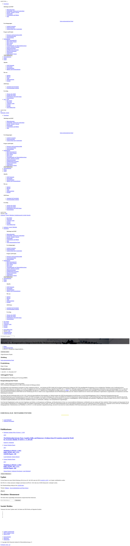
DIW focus (9, 44)
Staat (8, 16)
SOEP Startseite (10, 65)
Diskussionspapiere (11, 48)
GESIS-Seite (21, 485)
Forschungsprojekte (11, 36)
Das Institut (9, 100)
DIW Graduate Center (9, 533)
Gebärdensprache (8, 332)
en (1, 111)
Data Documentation (11, 51)
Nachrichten (9, 66)
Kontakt (8, 80)
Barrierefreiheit (7, 536)
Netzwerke (9, 102)
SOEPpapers (10, 52)
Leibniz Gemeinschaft (9, 531)
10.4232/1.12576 (44, 480)
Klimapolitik (10, 13)
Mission (8, 76)
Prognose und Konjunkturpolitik (14, 35)
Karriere (9, 104)
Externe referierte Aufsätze (13, 47)
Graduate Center (10, 103)
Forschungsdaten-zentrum (13, 88)
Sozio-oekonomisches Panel (66, 21)
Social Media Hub (11, 107)
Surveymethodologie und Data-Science (19, 488)
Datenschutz (6, 539)
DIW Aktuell (10, 43)
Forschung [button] (6, 3)
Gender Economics (11, 26)
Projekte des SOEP (11, 95)
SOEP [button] (5, 59)
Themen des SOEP (11, 94)
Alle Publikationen (8, 55)
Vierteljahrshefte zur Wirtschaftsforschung (16, 45)
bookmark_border (5, 112)
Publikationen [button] (7, 39)
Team (8, 78)
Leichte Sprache (7, 333)
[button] (3, 1)
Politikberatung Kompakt (13, 49)
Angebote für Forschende (13, 86)
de (6, 213)
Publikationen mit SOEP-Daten (14, 96)
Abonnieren (17, 500)
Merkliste (10, 227)
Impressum (6, 538)
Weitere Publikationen (6, 473)
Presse (5, 58)
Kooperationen (10, 98)
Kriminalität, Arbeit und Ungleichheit (15, 11)
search (2, 1)
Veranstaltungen (7, 56)
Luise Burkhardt (7, 419)
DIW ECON (7, 534)
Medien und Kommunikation (13, 69)
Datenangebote (10, 37)
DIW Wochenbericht (11, 40)
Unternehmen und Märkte (13, 15)
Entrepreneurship (11, 27)
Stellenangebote (10, 79)
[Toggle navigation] (7, 1)
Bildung (7, 488)
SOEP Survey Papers (12, 54)
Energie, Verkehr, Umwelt (13, 12)
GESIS (67, 390)
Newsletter (3, 503)
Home (5, 346)
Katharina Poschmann (9, 421)
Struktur (8, 75)
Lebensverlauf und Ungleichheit (14, 29)
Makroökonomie (11, 9)
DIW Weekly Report (11, 41)
